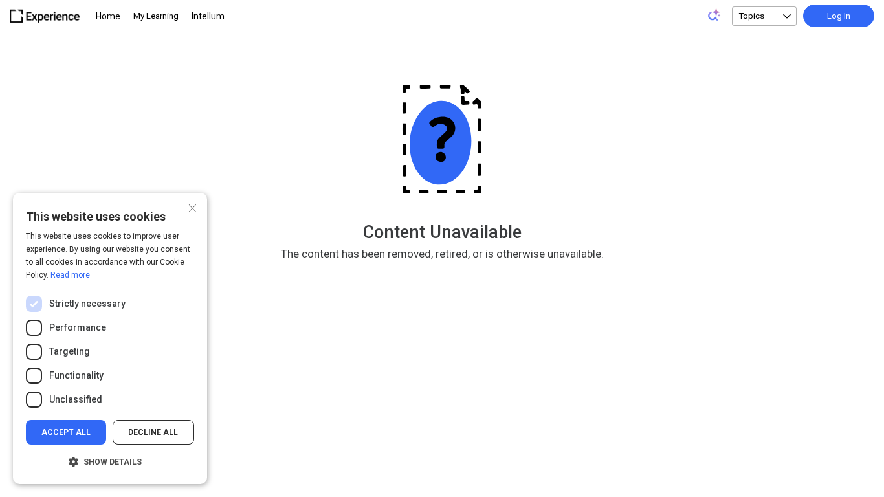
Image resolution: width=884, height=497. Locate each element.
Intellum (208, 16)
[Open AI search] (714, 15)
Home (108, 16)
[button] (110, 462)
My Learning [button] (156, 16)
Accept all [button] (66, 432)
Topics (751, 16)
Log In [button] (838, 16)
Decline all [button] (153, 432)
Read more (70, 275)
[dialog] (110, 338)
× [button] (192, 207)
